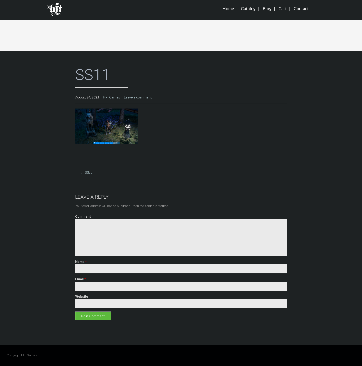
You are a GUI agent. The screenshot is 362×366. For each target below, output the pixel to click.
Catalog (248, 8)
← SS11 (86, 173)
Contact (301, 8)
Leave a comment (138, 97)
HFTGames (111, 97)
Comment (83, 217)
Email (80, 279)
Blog (267, 8)
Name (81, 262)
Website (81, 297)
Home (228, 8)
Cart (282, 8)
